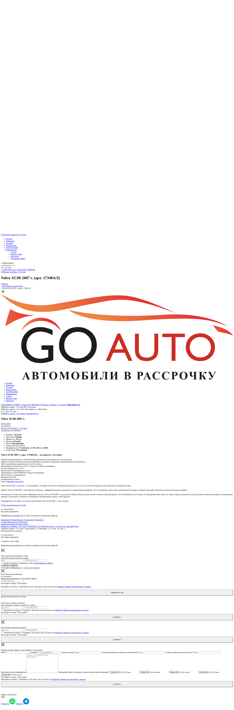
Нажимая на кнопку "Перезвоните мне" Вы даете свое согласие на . (46, 587)
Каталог (9, 239)
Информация (11, 250)
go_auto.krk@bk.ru (30, 414)
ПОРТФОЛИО (12, 248)
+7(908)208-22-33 (33, 526)
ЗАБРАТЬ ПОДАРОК (9, 565)
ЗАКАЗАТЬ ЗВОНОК (26, 270)
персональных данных (43, 563)
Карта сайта (23, 524)
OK (3, 697)
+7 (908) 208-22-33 (8, 270)
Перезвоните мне (117, 592)
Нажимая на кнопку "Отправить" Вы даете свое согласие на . (46, 610)
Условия (9, 243)
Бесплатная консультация (11, 531)
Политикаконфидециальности (14, 523)
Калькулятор (11, 245)
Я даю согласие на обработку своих (28, 563)
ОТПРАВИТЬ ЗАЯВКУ (11, 405)
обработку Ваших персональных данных (74, 587)
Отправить (117, 617)
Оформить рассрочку (15, 481)
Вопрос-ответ (16, 254)
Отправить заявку (18, 259)
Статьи (14, 252)
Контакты (15, 256)
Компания (10, 241)
